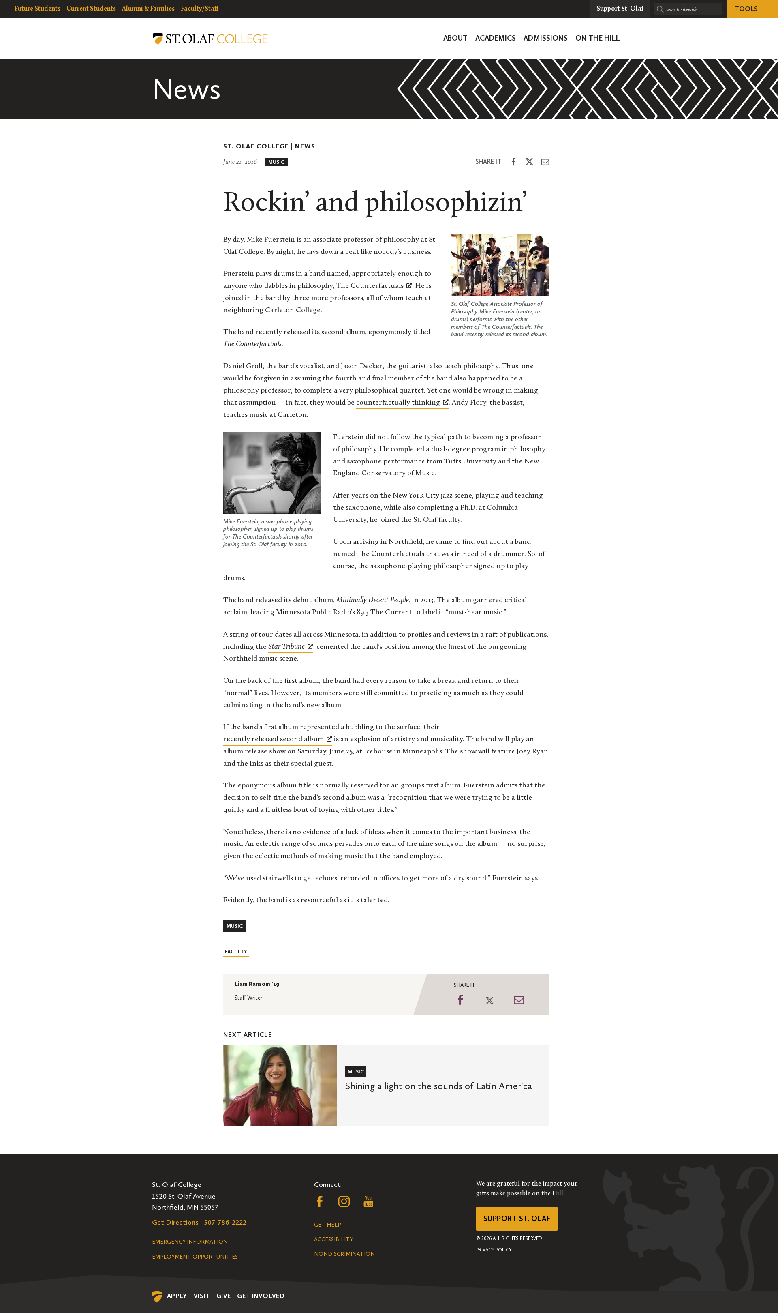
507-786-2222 (225, 1222)
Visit (202, 1296)
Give (223, 1296)
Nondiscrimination (344, 1254)
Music (276, 162)
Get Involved (260, 1296)
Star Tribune (286, 647)
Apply (177, 1296)
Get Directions (175, 1222)
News (305, 146)
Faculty (236, 951)
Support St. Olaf (516, 1218)
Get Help (327, 1224)
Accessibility (333, 1239)
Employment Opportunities (195, 1256)
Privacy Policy (494, 1250)
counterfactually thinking (398, 403)
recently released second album (273, 739)
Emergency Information (190, 1241)
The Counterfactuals (370, 286)
